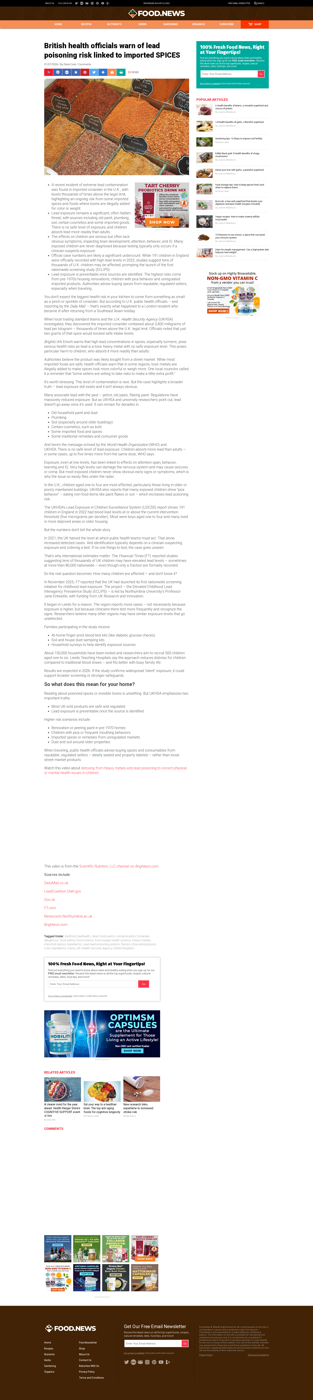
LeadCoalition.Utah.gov (62, 891)
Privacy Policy (87, 1371)
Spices (125, 944)
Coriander (143, 936)
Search (260, 3)
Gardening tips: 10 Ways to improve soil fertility (238, 138)
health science (121, 940)
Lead (86, 944)
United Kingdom (123, 948)
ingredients (74, 944)
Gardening (170, 24)
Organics (198, 24)
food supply (102, 940)
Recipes (86, 24)
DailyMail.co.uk (56, 883)
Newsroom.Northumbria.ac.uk (68, 916)
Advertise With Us (89, 1365)
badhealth (83, 936)
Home (58, 24)
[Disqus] (102, 1178)
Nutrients (114, 24)
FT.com (50, 908)
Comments (84, 64)
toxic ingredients (55, 948)
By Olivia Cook (68, 64)
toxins (71, 948)
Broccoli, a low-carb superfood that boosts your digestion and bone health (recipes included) (238, 202)
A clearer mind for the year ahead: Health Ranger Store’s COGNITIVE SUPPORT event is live (62, 1110)
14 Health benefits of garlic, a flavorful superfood (239, 122)
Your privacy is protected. (60, 996)
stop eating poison (143, 944)
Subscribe (227, 24)
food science (85, 940)
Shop (257, 24)
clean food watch (103, 936)
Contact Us (85, 1360)
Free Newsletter (88, 1342)
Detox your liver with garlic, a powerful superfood (239, 170)
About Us (49, 3)
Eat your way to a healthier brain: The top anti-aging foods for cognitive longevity (102, 1108)
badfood (70, 936)
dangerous (51, 940)
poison (115, 944)
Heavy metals (141, 940)
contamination (125, 936)
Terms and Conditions (91, 1377)
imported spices (55, 944)
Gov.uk (49, 899)
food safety (67, 940)
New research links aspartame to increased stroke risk (138, 1108)
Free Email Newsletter (239, 3)
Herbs (142, 24)
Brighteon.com (55, 924)
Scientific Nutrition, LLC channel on (118, 866)
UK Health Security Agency (94, 948)
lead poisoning (99, 944)
